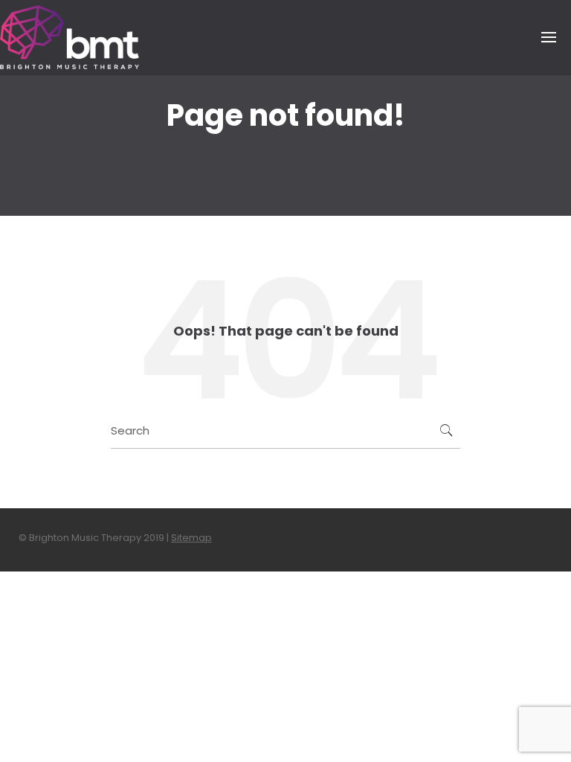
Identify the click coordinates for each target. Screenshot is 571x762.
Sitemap (191, 538)
